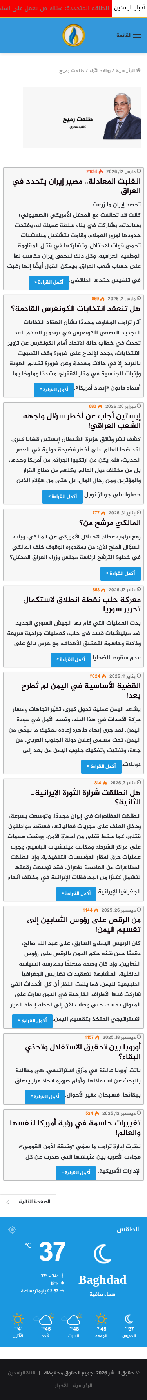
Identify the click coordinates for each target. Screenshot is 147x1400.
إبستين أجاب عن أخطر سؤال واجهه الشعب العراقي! (82, 421)
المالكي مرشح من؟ (110, 523)
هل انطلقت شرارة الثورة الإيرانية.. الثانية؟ (86, 798)
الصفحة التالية (34, 1202)
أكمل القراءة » (48, 282)
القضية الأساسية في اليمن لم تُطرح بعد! (81, 691)
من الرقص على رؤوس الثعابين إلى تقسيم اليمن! (84, 925)
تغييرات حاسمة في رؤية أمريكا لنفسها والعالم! (75, 1128)
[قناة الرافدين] (73, 35)
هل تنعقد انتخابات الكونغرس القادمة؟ (76, 309)
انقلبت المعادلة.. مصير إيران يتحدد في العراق (76, 186)
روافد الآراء (100, 71)
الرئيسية (126, 71)
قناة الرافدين (21, 1373)
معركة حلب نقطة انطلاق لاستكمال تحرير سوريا (82, 604)
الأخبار (61, 1385)
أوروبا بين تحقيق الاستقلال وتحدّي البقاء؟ (83, 1052)
